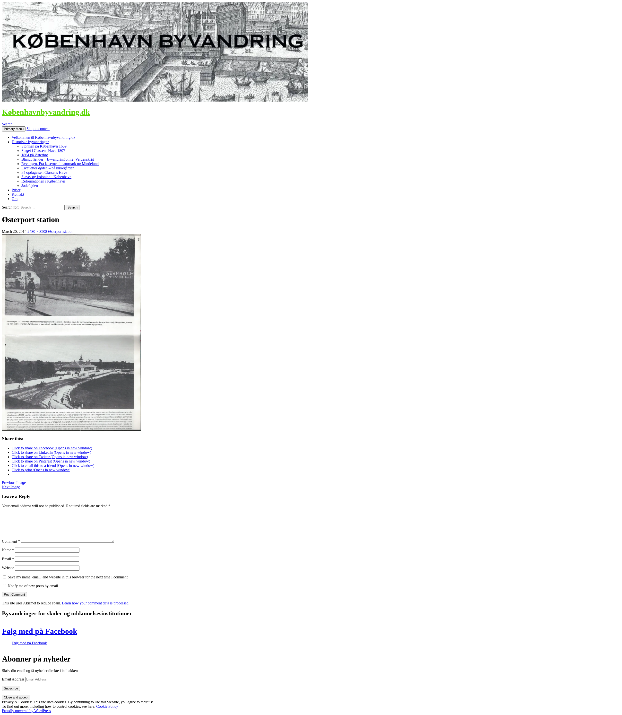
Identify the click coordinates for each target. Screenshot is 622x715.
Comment (11, 541)
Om (14, 199)
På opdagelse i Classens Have (44, 172)
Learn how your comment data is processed (95, 603)
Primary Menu (14, 129)
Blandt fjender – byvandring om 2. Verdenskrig (57, 159)
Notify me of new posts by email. (33, 586)
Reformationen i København (43, 181)
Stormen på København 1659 (44, 146)
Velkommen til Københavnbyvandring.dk (43, 137)
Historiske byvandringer (30, 142)
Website (8, 568)
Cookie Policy (107, 706)
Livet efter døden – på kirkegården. (48, 168)
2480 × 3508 (37, 231)
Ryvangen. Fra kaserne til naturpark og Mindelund (60, 164)
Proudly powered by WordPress (26, 711)
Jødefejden (29, 185)
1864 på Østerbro (34, 155)
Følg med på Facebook (39, 631)
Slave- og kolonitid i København (46, 177)
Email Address (13, 679)
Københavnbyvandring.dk (46, 112)
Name (8, 550)
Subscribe (11, 688)
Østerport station (60, 231)
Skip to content (38, 129)
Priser (16, 190)
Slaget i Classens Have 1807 (43, 150)
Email (8, 559)
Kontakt (18, 194)
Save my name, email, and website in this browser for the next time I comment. (68, 577)
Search (7, 124)
